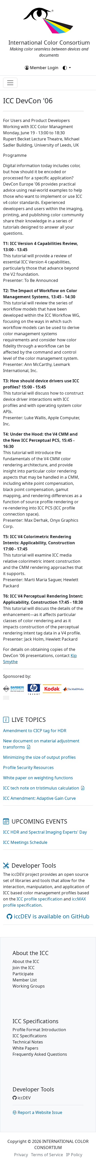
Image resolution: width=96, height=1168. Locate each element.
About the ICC (26, 961)
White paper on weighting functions (38, 778)
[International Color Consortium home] (48, 20)
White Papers (25, 1048)
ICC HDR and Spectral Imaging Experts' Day (45, 832)
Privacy (21, 1154)
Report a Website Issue (39, 1112)
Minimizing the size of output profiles (39, 757)
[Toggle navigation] (10, 83)
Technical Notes (28, 1042)
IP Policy (74, 1154)
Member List (25, 980)
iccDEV (24, 1098)
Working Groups (29, 986)
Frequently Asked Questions (40, 1054)
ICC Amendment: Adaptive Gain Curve (39, 798)
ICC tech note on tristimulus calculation (41, 788)
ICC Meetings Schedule (25, 842)
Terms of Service (47, 1154)
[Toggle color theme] (66, 68)
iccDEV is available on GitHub (50, 916)
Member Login (43, 67)
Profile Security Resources (28, 767)
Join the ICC (24, 967)
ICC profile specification (39, 899)
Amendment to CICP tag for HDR (34, 730)
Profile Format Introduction (39, 1029)
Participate (23, 974)
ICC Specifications (30, 1036)
